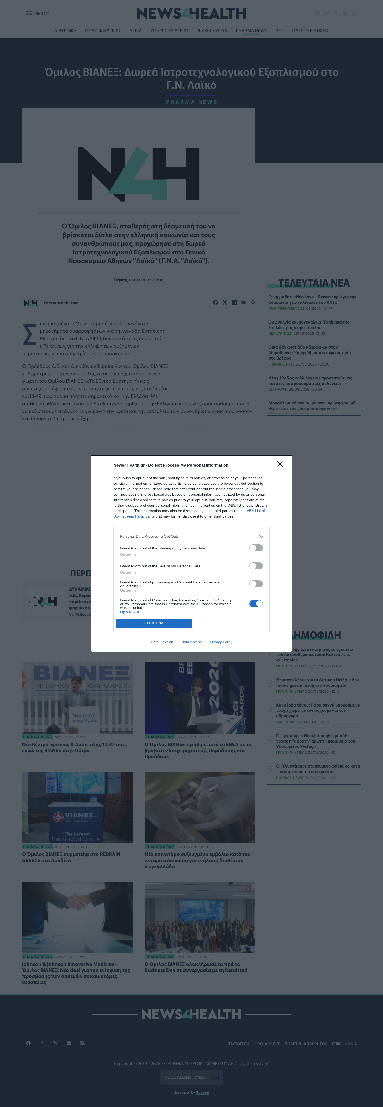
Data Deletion (162, 642)
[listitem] (191, 536)
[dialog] (191, 553)
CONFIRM (154, 623)
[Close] (282, 466)
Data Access (191, 642)
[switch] (256, 547)
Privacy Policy (221, 642)
